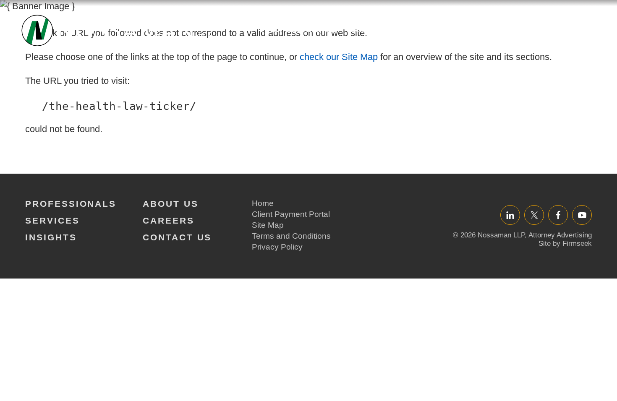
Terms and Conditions (291, 236)
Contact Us (177, 237)
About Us (487, 29)
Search (587, 33)
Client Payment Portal (291, 214)
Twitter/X (534, 215)
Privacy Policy (277, 246)
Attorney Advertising (560, 235)
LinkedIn (510, 215)
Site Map (268, 225)
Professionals (298, 29)
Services (372, 29)
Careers (546, 29)
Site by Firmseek (565, 243)
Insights (429, 29)
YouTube (582, 215)
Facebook (558, 215)
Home (263, 203)
